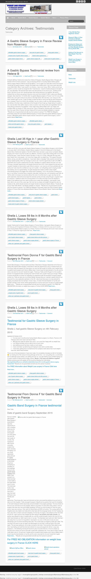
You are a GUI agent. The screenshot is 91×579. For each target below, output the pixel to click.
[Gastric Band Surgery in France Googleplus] (77, 1)
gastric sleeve (38, 198)
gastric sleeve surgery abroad (31, 240)
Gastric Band (22, 18)
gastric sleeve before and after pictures (37, 237)
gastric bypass (26, 198)
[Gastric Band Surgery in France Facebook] (79, 1)
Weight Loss (72, 82)
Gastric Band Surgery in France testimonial (34, 405)
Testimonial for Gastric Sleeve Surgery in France (33, 322)
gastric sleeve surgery (13, 240)
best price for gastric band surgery (36, 290)
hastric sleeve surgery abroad (36, 201)
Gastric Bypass (33, 18)
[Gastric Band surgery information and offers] (16, 548)
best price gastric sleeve (34, 124)
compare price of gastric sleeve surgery (18, 55)
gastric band (54, 194)
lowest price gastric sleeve (15, 127)
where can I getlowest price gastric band (18, 296)
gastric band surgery (13, 198)
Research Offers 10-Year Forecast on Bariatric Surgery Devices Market (75, 38)
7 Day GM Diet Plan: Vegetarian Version (74, 32)
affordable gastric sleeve (36, 121)
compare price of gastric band (15, 293)
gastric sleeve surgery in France (16, 201)
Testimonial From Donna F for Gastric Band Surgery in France (34, 256)
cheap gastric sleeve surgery (37, 234)
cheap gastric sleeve (53, 52)
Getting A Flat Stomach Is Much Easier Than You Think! (76, 53)
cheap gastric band (54, 290)
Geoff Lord (27, 47)
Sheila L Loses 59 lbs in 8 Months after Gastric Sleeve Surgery (32, 217)
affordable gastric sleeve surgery (16, 194)
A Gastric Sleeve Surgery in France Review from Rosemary (34, 42)
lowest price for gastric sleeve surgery (17, 204)
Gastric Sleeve (45, 18)
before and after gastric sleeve (16, 124)
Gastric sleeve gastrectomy (39, 55)
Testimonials (41, 47)
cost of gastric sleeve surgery (15, 237)
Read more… (19, 117)
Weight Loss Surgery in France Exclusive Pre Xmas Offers (75, 60)
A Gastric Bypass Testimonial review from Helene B (33, 72)
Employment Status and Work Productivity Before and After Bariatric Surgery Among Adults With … (76, 46)
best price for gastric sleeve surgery (38, 194)
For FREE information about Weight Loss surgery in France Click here (32, 366)
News (54, 18)
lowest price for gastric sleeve (51, 59)
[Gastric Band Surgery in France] (28, 9)
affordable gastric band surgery (16, 290)
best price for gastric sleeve (36, 52)
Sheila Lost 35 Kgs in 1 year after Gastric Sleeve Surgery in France (33, 140)
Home (13, 18)
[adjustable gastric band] (53, 548)
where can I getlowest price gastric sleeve (18, 243)
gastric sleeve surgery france (15, 59)
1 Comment (49, 261)
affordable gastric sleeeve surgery (16, 52)
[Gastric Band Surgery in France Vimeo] (82, 1)
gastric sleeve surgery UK (33, 59)
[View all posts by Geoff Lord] (31, 47)
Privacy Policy (64, 18)
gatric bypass (48, 124)
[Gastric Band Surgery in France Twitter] (84, 1)
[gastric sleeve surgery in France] (30, 548)
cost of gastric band (33, 293)
